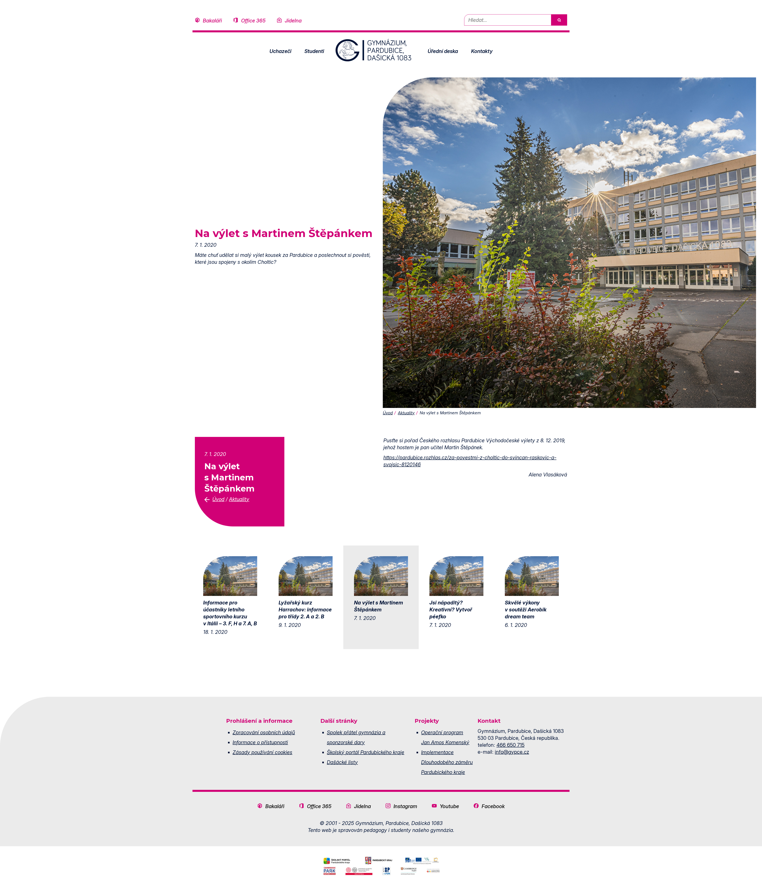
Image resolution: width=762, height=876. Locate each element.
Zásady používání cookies (262, 752)
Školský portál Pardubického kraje (365, 752)
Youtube (449, 806)
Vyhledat (559, 19)
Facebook (493, 806)
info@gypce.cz (512, 752)
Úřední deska (443, 51)
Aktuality (406, 412)
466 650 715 (510, 745)
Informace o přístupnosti (260, 742)
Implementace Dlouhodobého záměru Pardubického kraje (447, 762)
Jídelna (293, 20)
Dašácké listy (342, 762)
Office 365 (253, 20)
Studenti (314, 51)
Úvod (388, 412)
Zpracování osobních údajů (264, 732)
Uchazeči (280, 51)
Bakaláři (212, 20)
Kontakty (482, 51)
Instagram (405, 806)
